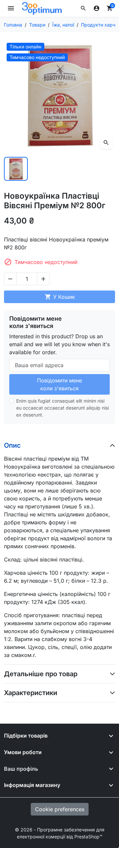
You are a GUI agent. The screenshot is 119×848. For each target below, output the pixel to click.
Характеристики (30, 693)
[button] (83, 8)
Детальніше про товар (40, 674)
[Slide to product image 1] (16, 169)
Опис (12, 445)
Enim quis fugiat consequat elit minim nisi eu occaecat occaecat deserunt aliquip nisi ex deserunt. (62, 408)
